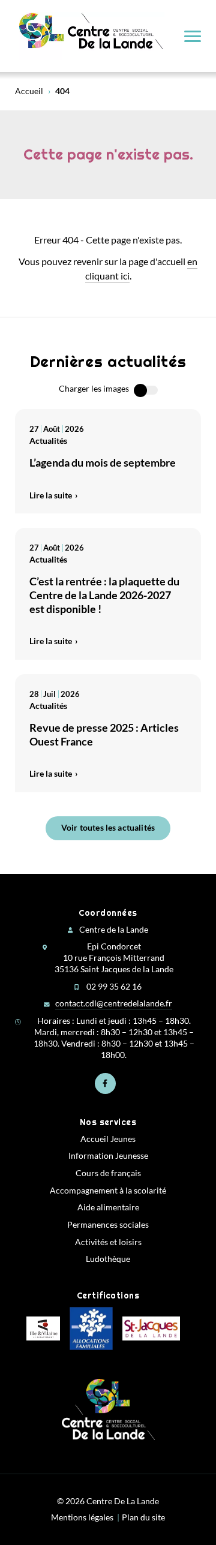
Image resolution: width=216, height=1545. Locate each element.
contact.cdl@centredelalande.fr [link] (113, 1003)
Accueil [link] (29, 91)
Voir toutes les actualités (108, 827)
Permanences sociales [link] (108, 1225)
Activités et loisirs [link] (108, 1242)
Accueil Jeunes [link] (108, 1139)
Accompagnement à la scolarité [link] (108, 1190)
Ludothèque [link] (108, 1259)
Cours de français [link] (108, 1173)
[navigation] (192, 36)
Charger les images (94, 388)
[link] (91, 36)
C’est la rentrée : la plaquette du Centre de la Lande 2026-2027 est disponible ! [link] (104, 595)
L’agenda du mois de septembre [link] (102, 462)
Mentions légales (82, 1517)
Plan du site (143, 1517)
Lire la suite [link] (50, 495)
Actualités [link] (48, 440)
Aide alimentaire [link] (108, 1207)
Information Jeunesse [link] (108, 1156)
